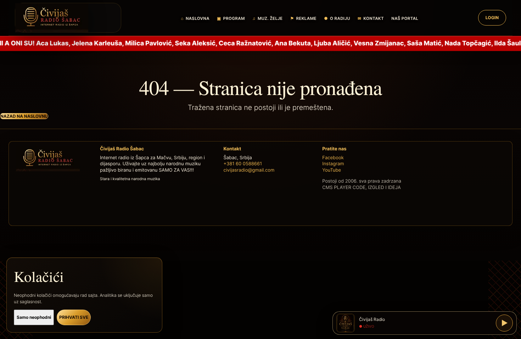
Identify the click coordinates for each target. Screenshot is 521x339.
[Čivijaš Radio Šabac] (68, 18)
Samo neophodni (34, 317)
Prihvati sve (73, 317)
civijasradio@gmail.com (248, 170)
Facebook (332, 158)
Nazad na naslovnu (24, 116)
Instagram (333, 164)
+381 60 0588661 (242, 164)
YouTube (331, 170)
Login (492, 17)
